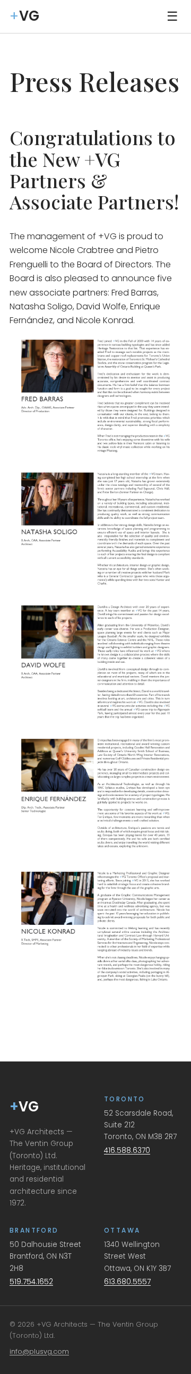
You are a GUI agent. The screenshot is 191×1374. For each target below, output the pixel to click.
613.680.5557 (127, 1282)
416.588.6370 (127, 1150)
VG (24, 1106)
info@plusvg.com (39, 1351)
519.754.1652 (31, 1282)
